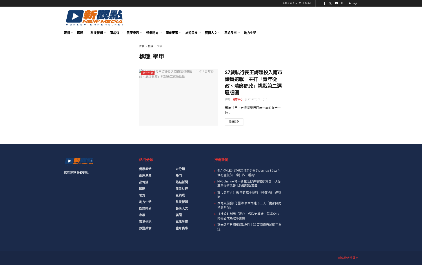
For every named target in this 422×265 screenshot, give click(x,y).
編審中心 (237, 99)
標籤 (150, 46)
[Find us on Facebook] (325, 3)
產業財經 (182, 188)
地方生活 (250, 32)
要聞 (67, 32)
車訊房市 (230, 32)
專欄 (142, 215)
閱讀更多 (236, 121)
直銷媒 (114, 32)
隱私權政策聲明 (348, 258)
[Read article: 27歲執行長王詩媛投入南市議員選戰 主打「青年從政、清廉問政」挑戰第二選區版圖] (178, 97)
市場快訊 (145, 221)
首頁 (141, 46)
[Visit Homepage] (94, 17)
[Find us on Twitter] (330, 3)
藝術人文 (211, 32)
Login (354, 3)
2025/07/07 (253, 99)
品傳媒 (143, 182)
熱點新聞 (182, 182)
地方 (142, 195)
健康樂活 (133, 32)
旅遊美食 (191, 32)
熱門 (179, 175)
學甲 (159, 46)
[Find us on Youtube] (336, 3)
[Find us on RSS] (342, 3)
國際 (80, 32)
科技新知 (97, 32)
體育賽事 (172, 32)
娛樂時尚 (152, 32)
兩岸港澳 (145, 175)
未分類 (180, 169)
